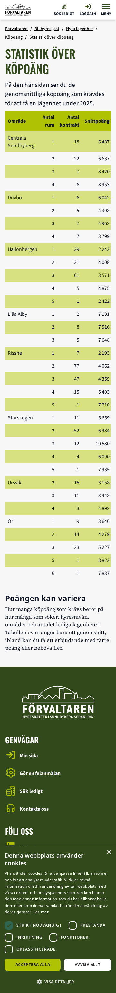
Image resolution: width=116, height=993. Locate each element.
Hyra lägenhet (79, 29)
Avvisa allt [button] (87, 964)
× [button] (108, 852)
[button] (58, 982)
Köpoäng (14, 37)
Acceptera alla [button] (32, 964)
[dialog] (58, 919)
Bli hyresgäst (46, 29)
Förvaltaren (16, 29)
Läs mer (41, 912)
